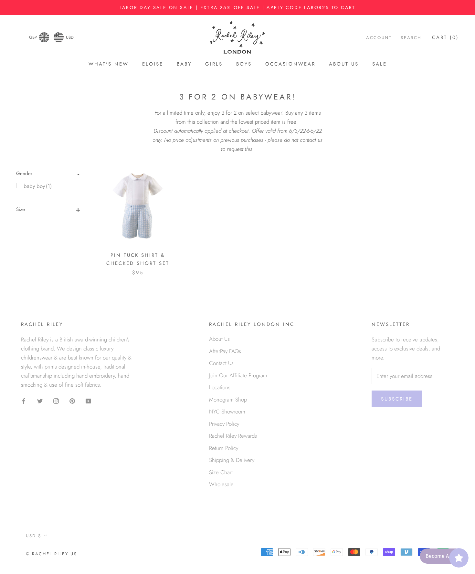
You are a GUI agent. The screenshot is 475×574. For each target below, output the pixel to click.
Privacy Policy (224, 424)
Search (411, 38)
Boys (244, 64)
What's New (109, 64)
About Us (344, 64)
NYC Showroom (227, 411)
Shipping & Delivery (231, 460)
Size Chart (221, 472)
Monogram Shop (228, 399)
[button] (24, 173)
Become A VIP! (442, 556)
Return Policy (223, 448)
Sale (379, 64)
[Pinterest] (72, 400)
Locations (219, 387)
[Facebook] (23, 400)
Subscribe (397, 398)
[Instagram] (56, 400)
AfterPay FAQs (225, 351)
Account (379, 38)
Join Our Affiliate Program (238, 375)
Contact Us (221, 363)
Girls (214, 64)
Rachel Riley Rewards (233, 436)
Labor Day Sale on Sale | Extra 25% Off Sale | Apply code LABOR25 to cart (238, 7)
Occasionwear (290, 64)
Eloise (152, 64)
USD (70, 37)
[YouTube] (88, 400)
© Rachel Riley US (51, 554)
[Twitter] (40, 400)
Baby (184, 64)
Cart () (445, 37)
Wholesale (221, 484)
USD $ (34, 536)
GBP (33, 37)
